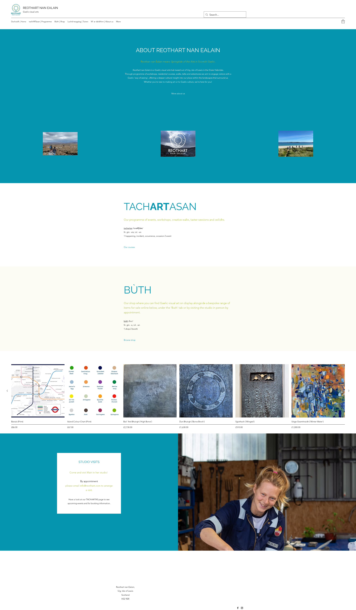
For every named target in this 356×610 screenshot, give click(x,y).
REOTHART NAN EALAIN (40, 8)
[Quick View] (38, 390)
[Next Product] (348, 390)
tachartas (128, 228)
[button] (343, 21)
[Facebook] (237, 608)
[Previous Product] (7, 390)
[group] (178, 397)
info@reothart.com (90, 485)
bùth (126, 321)
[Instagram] (242, 608)
